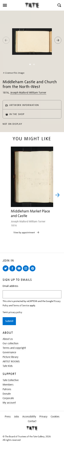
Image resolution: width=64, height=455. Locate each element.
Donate (7, 393)
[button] (59, 5)
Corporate (8, 398)
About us (8, 339)
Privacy (43, 416)
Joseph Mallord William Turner (28, 92)
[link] (13, 72)
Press (8, 416)
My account (9, 402)
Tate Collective (11, 380)
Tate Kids (8, 366)
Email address (10, 286)
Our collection (10, 343)
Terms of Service (21, 305)
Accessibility (29, 416)
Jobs (16, 416)
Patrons (7, 389)
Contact (32, 421)
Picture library (10, 357)
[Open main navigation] (12, 5)
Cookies (55, 416)
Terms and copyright (14, 348)
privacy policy (15, 312)
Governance (9, 352)
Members (8, 384)
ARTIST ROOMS (11, 361)
